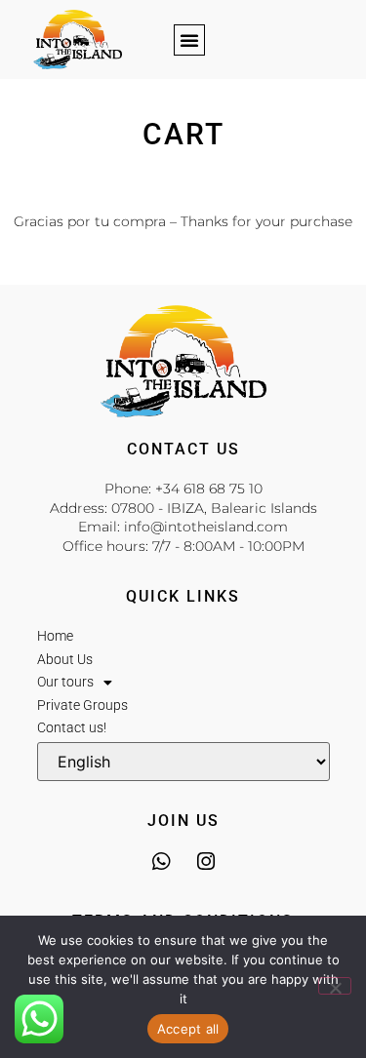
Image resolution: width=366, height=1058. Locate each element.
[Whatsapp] (160, 861)
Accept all (188, 1029)
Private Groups (82, 705)
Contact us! (71, 727)
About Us (65, 659)
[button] (189, 40)
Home (55, 636)
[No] (334, 986)
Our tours (65, 681)
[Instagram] (205, 861)
